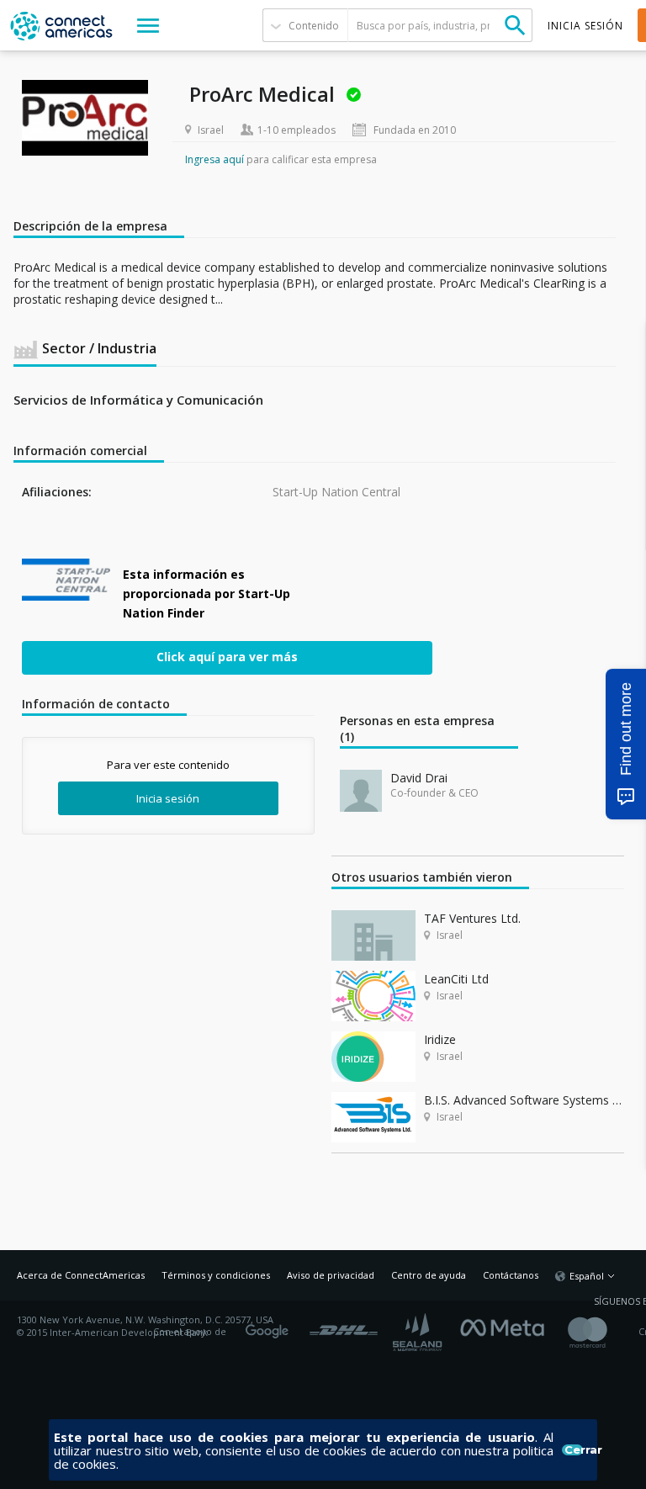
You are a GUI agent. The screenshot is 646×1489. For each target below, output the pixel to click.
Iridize (440, 1039)
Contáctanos (510, 1275)
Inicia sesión (167, 798)
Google (270, 1325)
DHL (344, 1325)
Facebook (506, 1325)
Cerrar (573, 1449)
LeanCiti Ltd (456, 979)
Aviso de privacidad (330, 1275)
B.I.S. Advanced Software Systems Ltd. (524, 1100)
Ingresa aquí (214, 159)
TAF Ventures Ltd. (472, 918)
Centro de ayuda (428, 1275)
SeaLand (419, 1332)
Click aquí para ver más (227, 656)
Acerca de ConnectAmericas (81, 1275)
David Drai (418, 778)
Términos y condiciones (216, 1275)
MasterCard (602, 1332)
